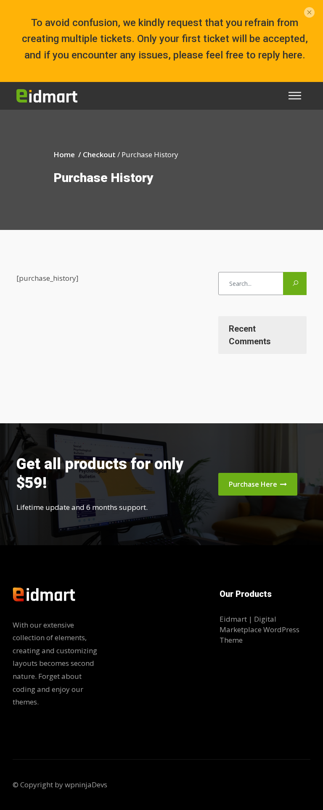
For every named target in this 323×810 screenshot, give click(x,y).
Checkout (99, 155)
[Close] (309, 11)
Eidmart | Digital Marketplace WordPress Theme (259, 629)
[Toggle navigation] (297, 95)
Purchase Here (254, 484)
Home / (68, 155)
